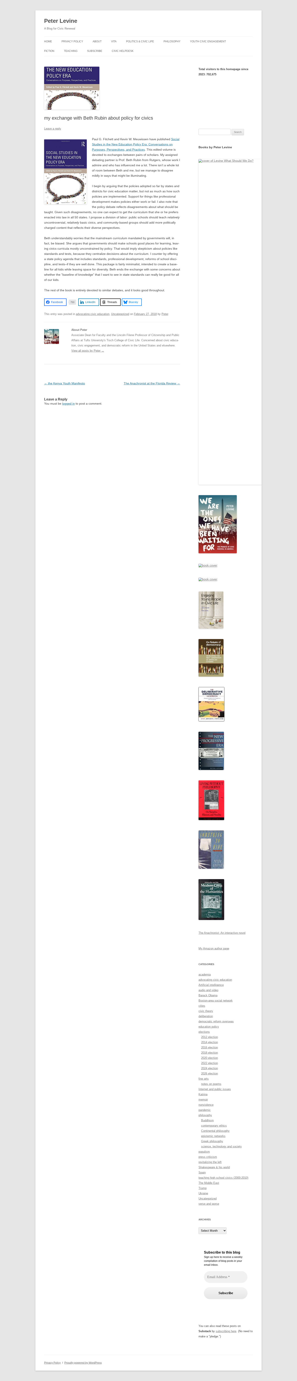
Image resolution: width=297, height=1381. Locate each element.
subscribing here (226, 1331)
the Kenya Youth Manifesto (64, 383)
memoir (203, 1099)
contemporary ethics (214, 1125)
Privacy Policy (72, 41)
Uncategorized (120, 314)
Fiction (49, 51)
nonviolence (206, 1104)
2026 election (209, 1073)
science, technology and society (221, 1146)
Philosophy (172, 41)
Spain (202, 1172)
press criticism (208, 1157)
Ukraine (203, 1193)
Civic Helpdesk (122, 51)
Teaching (70, 51)
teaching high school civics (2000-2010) (223, 1177)
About (97, 41)
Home (48, 41)
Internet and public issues (215, 1089)
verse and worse (209, 1203)
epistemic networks (213, 1136)
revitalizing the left (210, 1162)
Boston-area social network (216, 1000)
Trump (203, 1188)
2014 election (209, 1042)
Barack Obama (208, 995)
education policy (209, 1026)
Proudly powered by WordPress (83, 1362)
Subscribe (94, 51)
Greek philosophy (212, 1141)
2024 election (209, 1068)
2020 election (209, 1058)
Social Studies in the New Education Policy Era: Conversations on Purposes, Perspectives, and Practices (135, 144)
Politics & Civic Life (140, 41)
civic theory (206, 1011)
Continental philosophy (215, 1130)
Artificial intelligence (211, 985)
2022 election (209, 1063)
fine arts (204, 1078)
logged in (68, 403)
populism (204, 1151)
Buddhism (207, 1120)
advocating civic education (92, 314)
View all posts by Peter (87, 350)
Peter (165, 314)
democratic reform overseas (216, 1021)
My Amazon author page (214, 948)
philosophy (205, 1115)
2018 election (209, 1052)
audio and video (208, 990)
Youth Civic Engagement (208, 41)
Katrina (203, 1094)
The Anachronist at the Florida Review (152, 383)
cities (202, 1005)
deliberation (206, 1016)
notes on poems (211, 1084)
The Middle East (209, 1183)
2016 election (209, 1047)
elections (204, 1031)
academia (205, 974)
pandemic (205, 1110)
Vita (114, 41)
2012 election (209, 1037)
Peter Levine (60, 21)
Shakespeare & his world (214, 1167)
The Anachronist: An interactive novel (222, 932)
